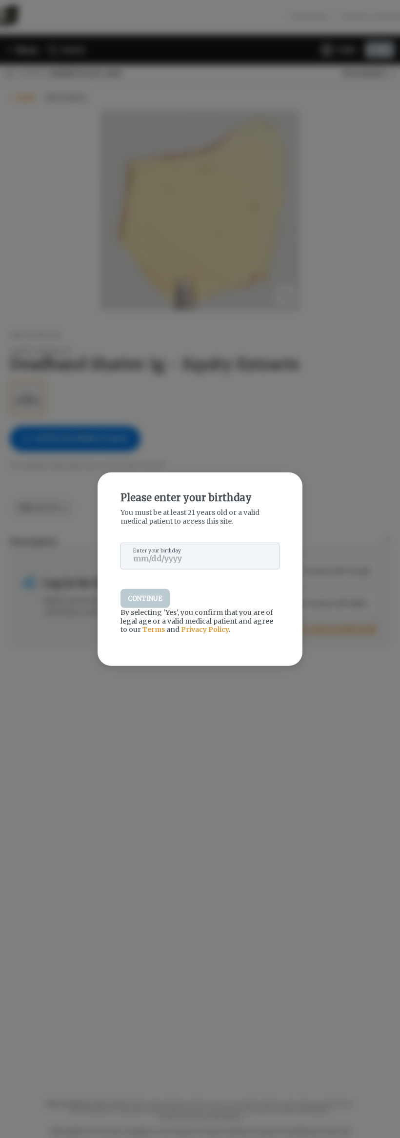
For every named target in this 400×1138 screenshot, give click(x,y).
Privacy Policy (205, 629)
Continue (145, 598)
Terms (153, 629)
